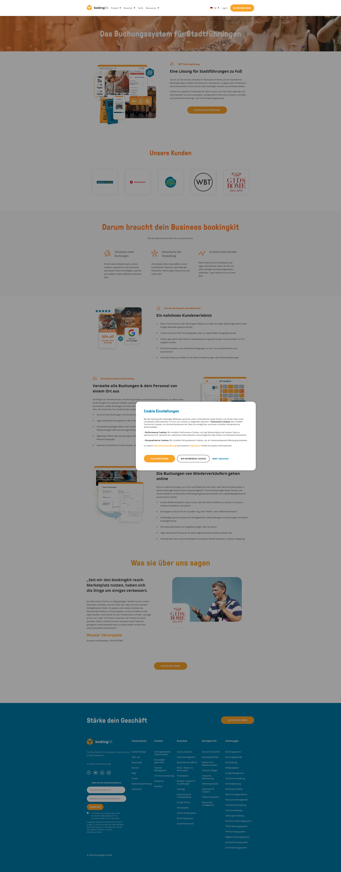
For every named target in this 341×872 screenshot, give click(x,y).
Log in (225, 8)
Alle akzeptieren (159, 458)
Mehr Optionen (220, 458)
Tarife (140, 8)
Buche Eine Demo (242, 8)
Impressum (195, 445)
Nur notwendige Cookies (193, 458)
